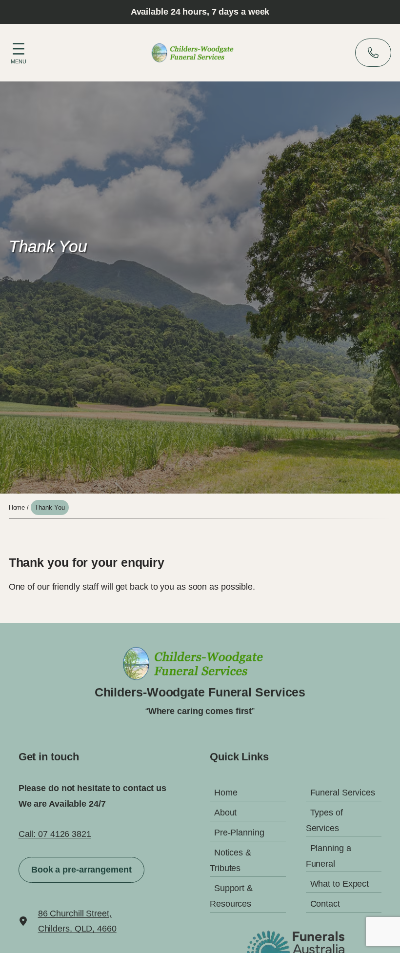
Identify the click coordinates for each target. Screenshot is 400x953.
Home (17, 507)
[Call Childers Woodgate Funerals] (373, 53)
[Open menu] (18, 51)
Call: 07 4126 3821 (55, 834)
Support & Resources (231, 896)
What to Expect (339, 884)
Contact (325, 904)
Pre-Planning (239, 832)
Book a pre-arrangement (81, 869)
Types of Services (324, 820)
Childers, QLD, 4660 (77, 928)
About (225, 812)
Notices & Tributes (230, 860)
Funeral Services (342, 792)
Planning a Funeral (328, 856)
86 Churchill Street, (75, 913)
